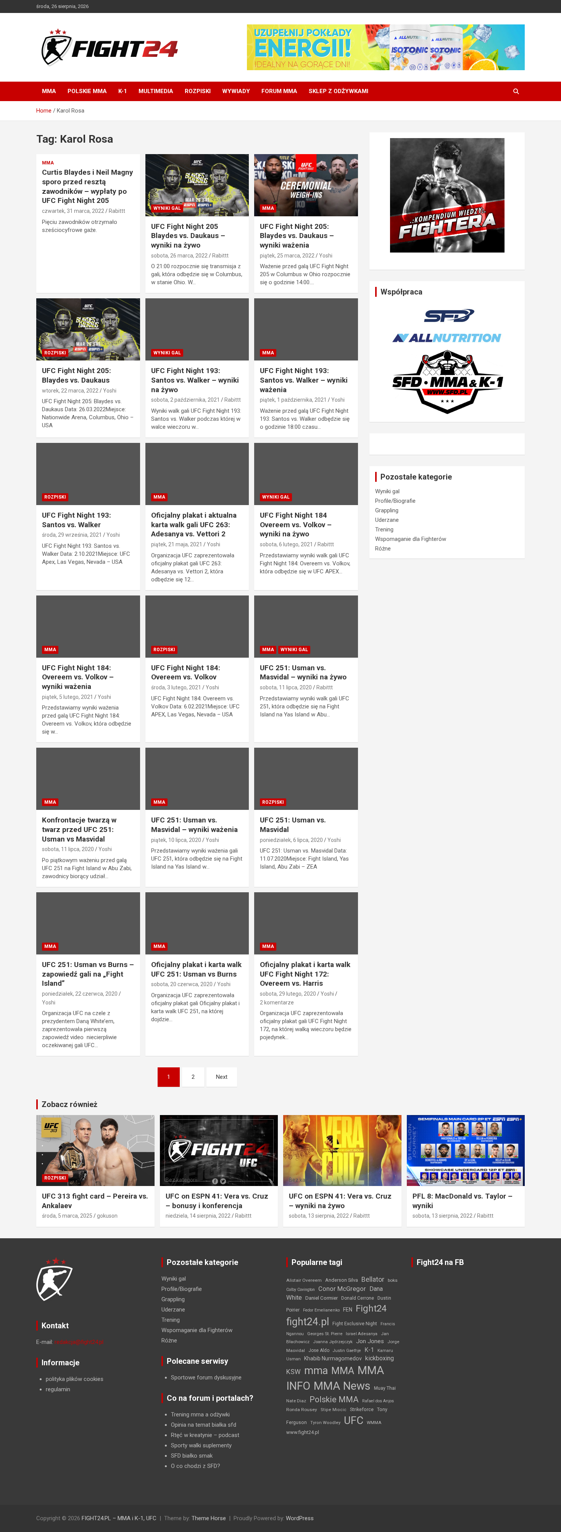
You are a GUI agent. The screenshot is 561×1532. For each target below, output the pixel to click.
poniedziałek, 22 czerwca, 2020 (80, 994)
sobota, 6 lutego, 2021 (286, 544)
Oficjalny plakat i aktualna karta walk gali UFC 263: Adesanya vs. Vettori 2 (194, 524)
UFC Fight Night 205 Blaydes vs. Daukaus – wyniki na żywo (188, 235)
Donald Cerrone (357, 1298)
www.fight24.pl (302, 1432)
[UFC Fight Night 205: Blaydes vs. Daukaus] (88, 329)
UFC (353, 1420)
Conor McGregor (342, 1288)
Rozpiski (198, 91)
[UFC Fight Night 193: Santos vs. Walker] (88, 474)
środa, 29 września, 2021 (72, 535)
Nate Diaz (296, 1400)
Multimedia (156, 91)
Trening (384, 529)
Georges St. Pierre (324, 1333)
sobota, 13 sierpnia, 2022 (319, 1216)
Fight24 (371, 1308)
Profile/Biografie (395, 500)
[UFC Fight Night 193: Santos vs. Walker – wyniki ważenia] (306, 329)
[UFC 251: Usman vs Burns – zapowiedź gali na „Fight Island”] (88, 923)
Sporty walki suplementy (201, 1445)
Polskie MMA (87, 91)
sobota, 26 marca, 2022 (179, 256)
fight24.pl (307, 1322)
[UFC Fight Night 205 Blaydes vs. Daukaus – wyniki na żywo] (197, 185)
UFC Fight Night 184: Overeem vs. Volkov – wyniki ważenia (78, 677)
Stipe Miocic (334, 1409)
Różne (383, 548)
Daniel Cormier (321, 1298)
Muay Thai (385, 1388)
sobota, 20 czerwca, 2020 (182, 984)
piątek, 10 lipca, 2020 (176, 840)
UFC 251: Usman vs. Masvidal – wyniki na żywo (303, 672)
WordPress (300, 1518)
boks (393, 1280)
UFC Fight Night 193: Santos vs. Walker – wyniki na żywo (195, 380)
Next (221, 1076)
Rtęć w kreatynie (191, 1435)
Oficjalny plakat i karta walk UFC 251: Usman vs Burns (196, 969)
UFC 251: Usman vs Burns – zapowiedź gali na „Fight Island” (88, 974)
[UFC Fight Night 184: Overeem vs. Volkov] (197, 626)
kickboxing (379, 1358)
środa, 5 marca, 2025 (67, 1216)
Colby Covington (300, 1289)
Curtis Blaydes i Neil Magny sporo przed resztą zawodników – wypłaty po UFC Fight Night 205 (87, 186)
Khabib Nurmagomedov (333, 1358)
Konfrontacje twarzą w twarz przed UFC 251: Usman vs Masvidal (79, 829)
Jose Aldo (318, 1350)
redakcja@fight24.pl (79, 1342)
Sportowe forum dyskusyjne (206, 1377)
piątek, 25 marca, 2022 (287, 256)
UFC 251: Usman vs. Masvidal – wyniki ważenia (194, 825)
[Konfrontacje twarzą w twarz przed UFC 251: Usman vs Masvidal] (88, 779)
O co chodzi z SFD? (195, 1466)
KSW (293, 1372)
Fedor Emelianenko (321, 1310)
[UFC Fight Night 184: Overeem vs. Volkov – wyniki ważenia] (88, 626)
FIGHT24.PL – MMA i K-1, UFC (119, 1518)
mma (316, 1371)
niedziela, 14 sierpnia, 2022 (198, 1216)
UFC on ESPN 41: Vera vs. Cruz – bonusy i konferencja (217, 1201)
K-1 (122, 91)
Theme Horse (209, 1518)
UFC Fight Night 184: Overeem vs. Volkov (185, 672)
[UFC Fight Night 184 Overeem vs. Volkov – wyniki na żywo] (306, 474)
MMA (49, 91)
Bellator (372, 1279)
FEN (347, 1310)
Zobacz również (69, 1104)
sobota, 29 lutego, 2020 (288, 994)
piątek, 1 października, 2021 (293, 400)
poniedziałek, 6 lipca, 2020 (291, 840)
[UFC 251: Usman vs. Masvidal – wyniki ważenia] (197, 779)
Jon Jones (370, 1341)
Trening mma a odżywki (200, 1414)
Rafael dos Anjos (378, 1400)
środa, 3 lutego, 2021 (176, 687)
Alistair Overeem (304, 1280)
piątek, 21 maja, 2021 (176, 544)
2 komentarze (277, 1002)
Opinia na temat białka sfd (203, 1424)
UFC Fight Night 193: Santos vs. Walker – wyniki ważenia (304, 380)
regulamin (58, 1389)
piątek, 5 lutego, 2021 (67, 697)
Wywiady (236, 91)
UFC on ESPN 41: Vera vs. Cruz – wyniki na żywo (340, 1201)
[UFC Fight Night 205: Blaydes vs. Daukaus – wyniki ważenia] (306, 185)
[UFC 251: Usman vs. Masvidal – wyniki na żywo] (306, 626)
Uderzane (387, 520)
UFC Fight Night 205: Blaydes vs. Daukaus (76, 375)
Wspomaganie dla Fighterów (410, 539)
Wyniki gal (167, 208)
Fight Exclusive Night (354, 1323)
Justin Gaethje (347, 1350)
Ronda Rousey (301, 1409)
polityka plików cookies (74, 1379)
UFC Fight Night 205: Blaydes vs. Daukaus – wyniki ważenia (297, 235)
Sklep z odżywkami (338, 91)
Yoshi (325, 256)
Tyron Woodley (325, 1422)
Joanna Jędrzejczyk (333, 1341)
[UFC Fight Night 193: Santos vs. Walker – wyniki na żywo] (197, 329)
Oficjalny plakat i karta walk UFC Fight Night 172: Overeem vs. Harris (305, 974)
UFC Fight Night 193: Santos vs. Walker (76, 520)
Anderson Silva (341, 1280)
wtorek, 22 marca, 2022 (70, 391)
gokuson (107, 1216)
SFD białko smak (192, 1455)
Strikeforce (362, 1409)
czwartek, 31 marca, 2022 (73, 211)
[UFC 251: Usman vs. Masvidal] (306, 779)
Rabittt (117, 211)
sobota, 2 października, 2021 (185, 400)
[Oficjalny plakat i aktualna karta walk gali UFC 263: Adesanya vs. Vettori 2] (197, 474)
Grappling (386, 510)
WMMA (374, 1422)
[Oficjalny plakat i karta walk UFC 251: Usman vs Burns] (197, 923)
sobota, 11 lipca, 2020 (286, 687)
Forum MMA (279, 91)
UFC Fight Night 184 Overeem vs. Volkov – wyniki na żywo (296, 524)
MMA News (342, 1385)
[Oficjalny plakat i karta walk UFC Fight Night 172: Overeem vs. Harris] (306, 923)
